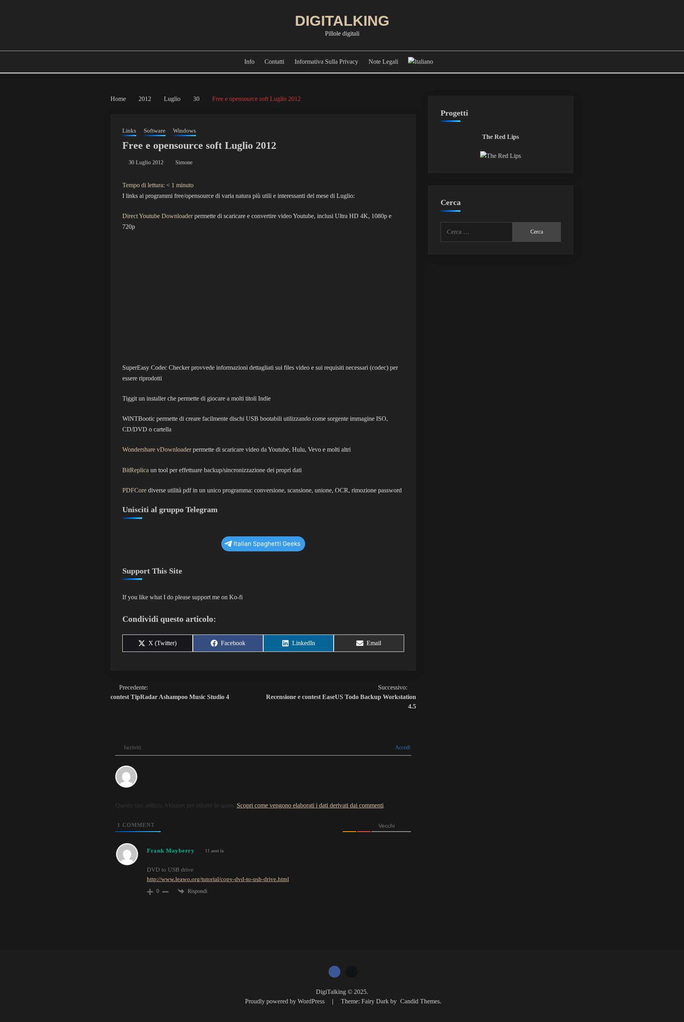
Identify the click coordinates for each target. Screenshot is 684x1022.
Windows (184, 130)
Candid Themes (420, 1001)
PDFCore (134, 490)
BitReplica (135, 470)
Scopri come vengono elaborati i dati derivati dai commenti (310, 805)
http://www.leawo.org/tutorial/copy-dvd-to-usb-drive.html (218, 879)
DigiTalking (342, 21)
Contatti (274, 61)
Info (249, 61)
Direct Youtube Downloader (157, 216)
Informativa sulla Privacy (326, 61)
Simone (183, 162)
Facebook (334, 972)
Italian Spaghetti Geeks (267, 543)
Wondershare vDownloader (156, 449)
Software (154, 130)
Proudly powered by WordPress (285, 1001)
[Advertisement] (263, 297)
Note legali (383, 61)
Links (129, 130)
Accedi (402, 747)
